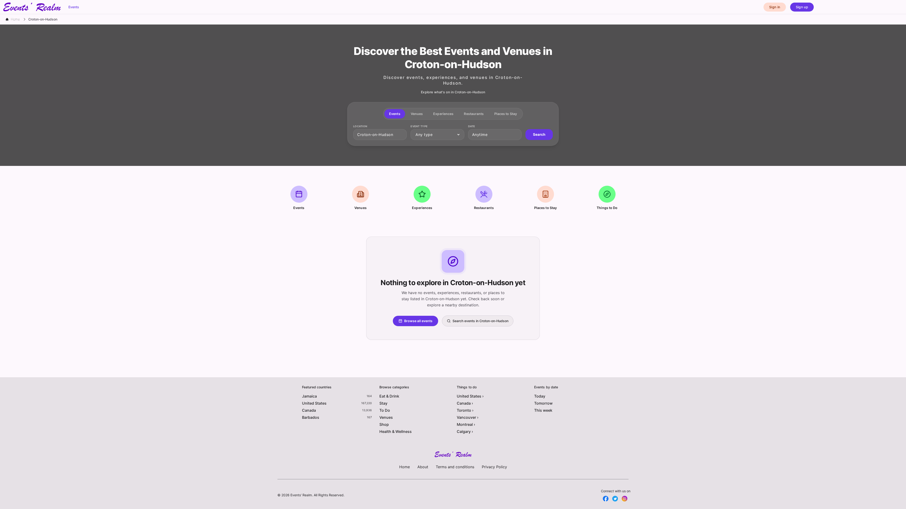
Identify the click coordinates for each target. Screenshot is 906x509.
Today (539, 396)
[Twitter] (615, 498)
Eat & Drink (389, 396)
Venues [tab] (417, 114)
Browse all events (418, 321)
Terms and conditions (455, 466)
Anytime (480, 134)
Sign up (802, 7)
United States (314, 403)
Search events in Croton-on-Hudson (480, 321)
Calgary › (465, 431)
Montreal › (466, 424)
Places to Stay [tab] (505, 114)
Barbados (310, 417)
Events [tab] (394, 114)
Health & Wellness (395, 431)
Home (404, 466)
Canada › (465, 403)
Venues (386, 417)
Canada (309, 410)
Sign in (774, 7)
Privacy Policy (494, 466)
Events (73, 7)
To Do (384, 410)
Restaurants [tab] (474, 114)
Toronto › (465, 410)
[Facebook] (605, 498)
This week (543, 410)
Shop (384, 424)
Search (539, 134)
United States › (470, 396)
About (422, 466)
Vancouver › (467, 417)
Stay (383, 403)
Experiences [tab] (443, 114)
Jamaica (309, 396)
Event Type (419, 126)
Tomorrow (543, 403)
